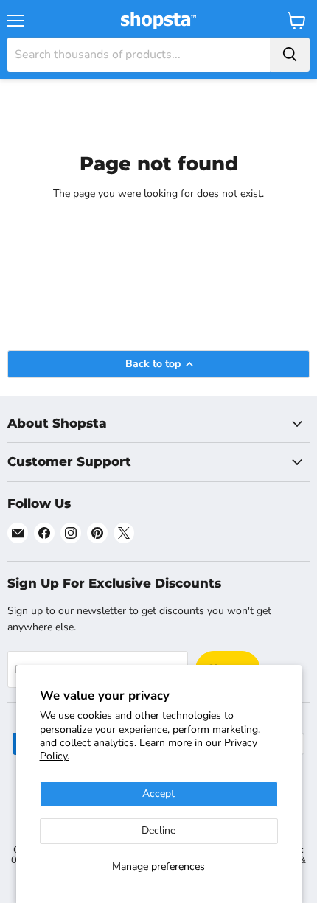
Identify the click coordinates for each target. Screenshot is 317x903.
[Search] (290, 55)
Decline (158, 830)
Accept (158, 794)
